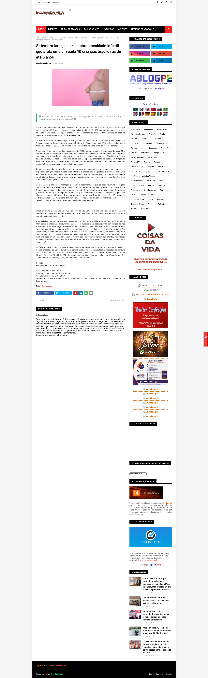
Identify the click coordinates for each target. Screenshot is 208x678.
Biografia (152, 134)
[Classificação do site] (146, 498)
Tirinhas (151, 204)
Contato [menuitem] (122, 29)
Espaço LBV (135, 162)
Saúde (143, 195)
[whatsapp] (171, 2)
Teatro (150, 199)
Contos (158, 139)
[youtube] (161, 53)
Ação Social (135, 129)
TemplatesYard (57, 674)
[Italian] (160, 115)
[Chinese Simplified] (154, 111)
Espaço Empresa (137, 157)
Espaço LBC (152, 157)
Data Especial (161, 143)
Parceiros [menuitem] (108, 29)
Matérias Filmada (148, 176)
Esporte (147, 162)
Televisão (160, 199)
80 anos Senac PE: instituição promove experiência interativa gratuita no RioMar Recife (156, 630)
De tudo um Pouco (138, 148)
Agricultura (148, 129)
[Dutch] (165, 115)
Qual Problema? (150, 190)
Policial (141, 185)
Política (151, 185)
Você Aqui (145, 209)
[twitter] (162, 2)
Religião (134, 195)
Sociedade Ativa (137, 199)
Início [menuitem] (41, 29)
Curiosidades (53, 38)
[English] (136, 115)
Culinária (134, 143)
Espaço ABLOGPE (160, 153)
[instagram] (166, 2)
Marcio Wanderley (43, 63)
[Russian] (160, 111)
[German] (148, 115)
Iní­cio (38, 2)
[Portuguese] (165, 111)
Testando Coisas (137, 204)
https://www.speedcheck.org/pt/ (153, 560)
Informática (135, 171)
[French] (142, 115)
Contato (55, 2)
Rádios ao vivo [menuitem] (91, 29)
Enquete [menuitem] (52, 29)
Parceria (46, 2)
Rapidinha (164, 190)
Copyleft (39, 666)
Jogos (146, 171)
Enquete (134, 153)
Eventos (157, 162)
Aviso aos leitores (138, 134)
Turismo (134, 209)
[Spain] (154, 115)
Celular (162, 134)
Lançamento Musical (161, 171)
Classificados (146, 139)
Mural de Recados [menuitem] (70, 29)
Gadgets (150, 167)
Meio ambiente (137, 181)
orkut (133, 185)
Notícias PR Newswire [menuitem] (142, 29)
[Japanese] (148, 111)
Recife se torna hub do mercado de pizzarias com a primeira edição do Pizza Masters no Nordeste (155, 615)
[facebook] (157, 2)
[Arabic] (136, 111)
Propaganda (135, 190)
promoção (162, 185)
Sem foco (153, 195)
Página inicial (41, 38)
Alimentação (162, 129)
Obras (161, 181)
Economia (153, 148)
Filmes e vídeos (137, 167)
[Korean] (142, 111)
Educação (165, 148)
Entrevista (145, 153)
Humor (160, 167)
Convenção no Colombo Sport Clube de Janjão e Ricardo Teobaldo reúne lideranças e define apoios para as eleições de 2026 (156, 647)
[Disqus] (80, 436)
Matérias (134, 176)
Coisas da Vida (61, 666)
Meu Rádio (150, 181)
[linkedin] (161, 60)
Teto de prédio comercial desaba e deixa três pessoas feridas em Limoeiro (155, 600)
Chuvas (134, 139)
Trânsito (161, 204)
